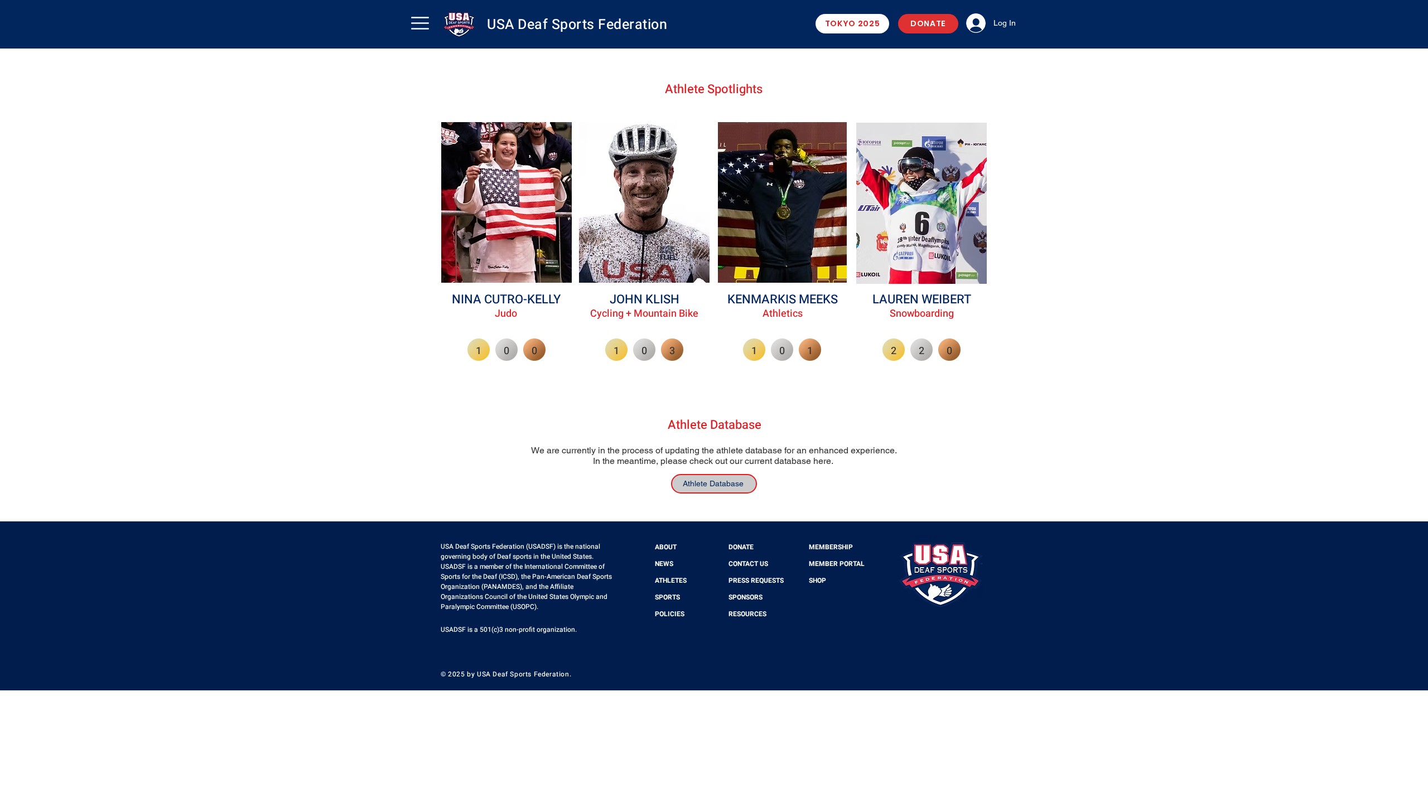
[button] (420, 23)
